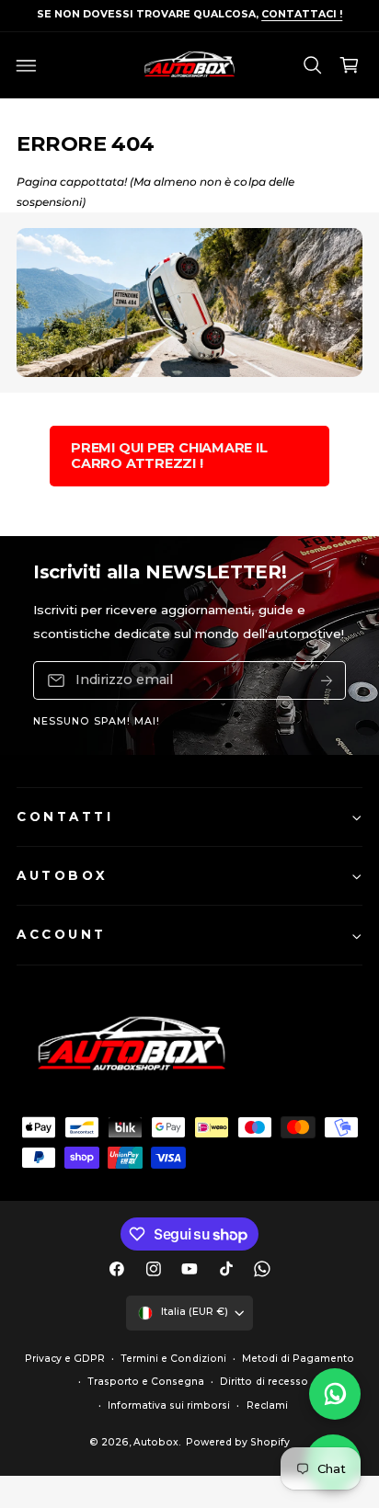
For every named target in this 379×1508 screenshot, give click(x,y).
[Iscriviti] (326, 680)
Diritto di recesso (263, 1382)
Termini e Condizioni (173, 1359)
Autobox (155, 1442)
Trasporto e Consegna (145, 1382)
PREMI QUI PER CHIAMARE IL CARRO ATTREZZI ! (169, 456)
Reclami (267, 1405)
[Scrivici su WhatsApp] (335, 1394)
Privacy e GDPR (65, 1359)
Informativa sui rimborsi (169, 1405)
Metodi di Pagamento (298, 1359)
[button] (26, 65)
